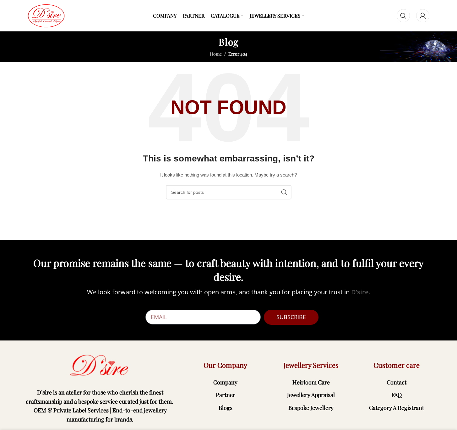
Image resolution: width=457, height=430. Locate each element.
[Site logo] (46, 15)
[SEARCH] (284, 192)
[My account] (423, 15)
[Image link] (100, 365)
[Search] (403, 15)
